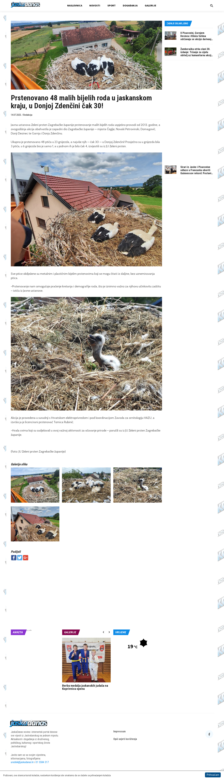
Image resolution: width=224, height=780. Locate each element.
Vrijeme (120, 632)
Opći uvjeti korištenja (125, 739)
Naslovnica (74, 5)
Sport (111, 5)
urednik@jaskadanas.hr (22, 762)
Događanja (130, 5)
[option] (86, 665)
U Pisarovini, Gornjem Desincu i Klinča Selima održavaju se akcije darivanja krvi (196, 37)
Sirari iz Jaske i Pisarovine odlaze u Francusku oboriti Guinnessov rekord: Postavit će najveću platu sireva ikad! (196, 171)
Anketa (18, 632)
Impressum (119, 731)
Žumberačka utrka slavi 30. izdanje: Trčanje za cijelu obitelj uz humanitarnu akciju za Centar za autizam (196, 53)
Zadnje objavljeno (177, 23)
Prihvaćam (213, 774)
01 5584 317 (42, 762)
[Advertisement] (86, 587)
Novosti (94, 5)
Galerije (150, 5)
